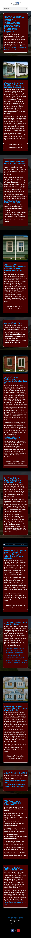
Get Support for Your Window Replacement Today (16, 757)
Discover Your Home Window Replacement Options (15, 463)
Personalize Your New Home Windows (15, 607)
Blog (21, 918)
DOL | (18, 918)
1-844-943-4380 (18, 901)
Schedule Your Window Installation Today (15, 146)
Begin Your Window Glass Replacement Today (15, 308)
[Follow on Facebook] (12, 930)
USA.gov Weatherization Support (15, 786)
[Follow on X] (15, 930)
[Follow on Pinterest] (18, 930)
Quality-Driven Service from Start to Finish (15, 48)
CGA (13, 918)
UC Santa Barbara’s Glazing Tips (15, 784)
